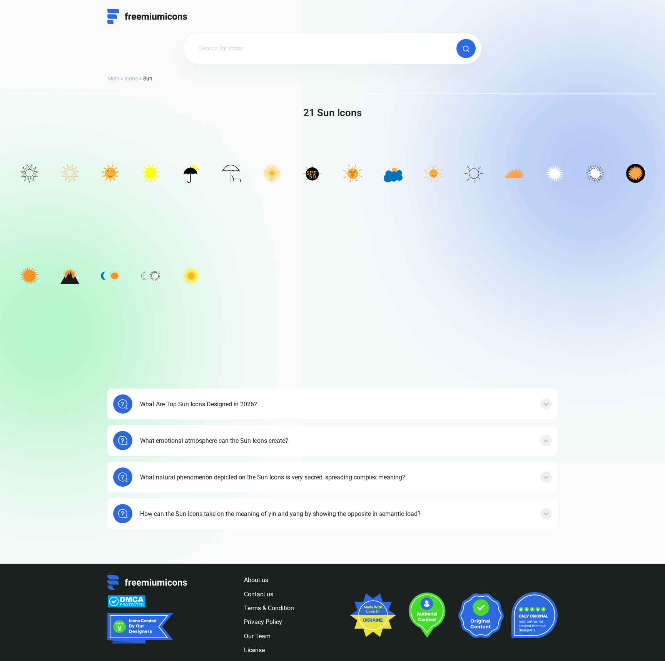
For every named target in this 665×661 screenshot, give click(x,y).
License (254, 650)
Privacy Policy (263, 622)
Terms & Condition (269, 608)
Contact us (258, 594)
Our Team (257, 636)
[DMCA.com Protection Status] (126, 601)
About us (256, 580)
